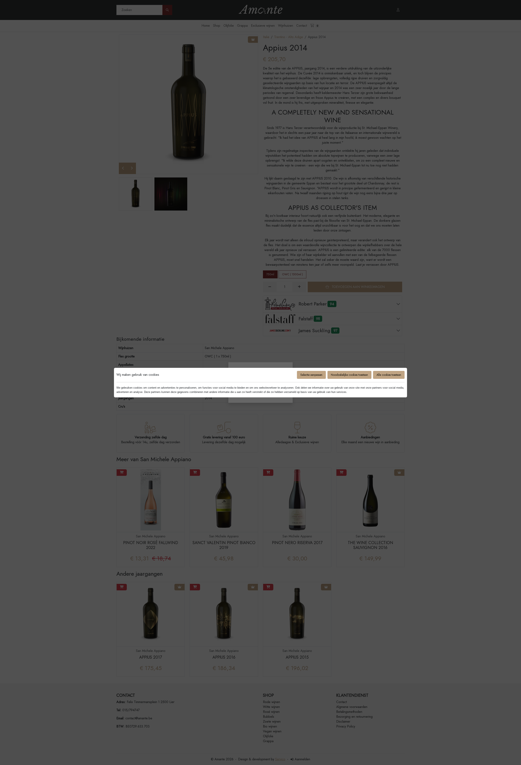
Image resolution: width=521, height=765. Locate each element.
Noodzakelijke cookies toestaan (349, 375)
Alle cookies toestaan (389, 375)
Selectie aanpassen (311, 375)
